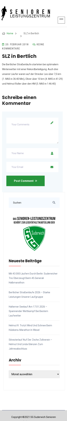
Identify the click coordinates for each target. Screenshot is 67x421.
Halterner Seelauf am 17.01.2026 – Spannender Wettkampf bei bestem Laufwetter (28, 311)
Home (10, 33)
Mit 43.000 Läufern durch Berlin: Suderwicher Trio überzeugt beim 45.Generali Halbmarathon (33, 278)
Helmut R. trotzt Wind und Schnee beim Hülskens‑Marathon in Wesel (30, 327)
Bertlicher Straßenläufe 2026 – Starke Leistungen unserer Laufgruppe (29, 294)
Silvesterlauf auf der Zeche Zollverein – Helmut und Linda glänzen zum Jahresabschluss (30, 344)
